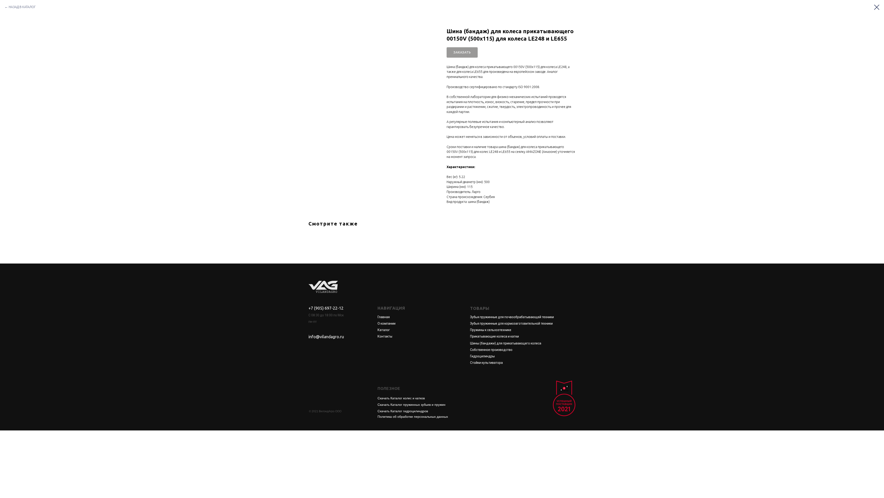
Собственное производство (491, 350)
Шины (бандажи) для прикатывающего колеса (505, 343)
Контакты (385, 336)
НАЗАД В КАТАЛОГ (22, 7)
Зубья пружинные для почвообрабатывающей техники (512, 317)
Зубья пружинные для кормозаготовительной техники (511, 323)
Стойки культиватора (486, 363)
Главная (384, 317)
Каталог (384, 330)
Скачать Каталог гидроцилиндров (403, 411)
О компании (386, 323)
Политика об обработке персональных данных (413, 416)
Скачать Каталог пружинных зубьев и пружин (411, 404)
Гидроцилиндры (482, 356)
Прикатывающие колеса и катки (494, 336)
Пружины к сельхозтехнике (490, 330)
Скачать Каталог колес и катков (401, 398)
